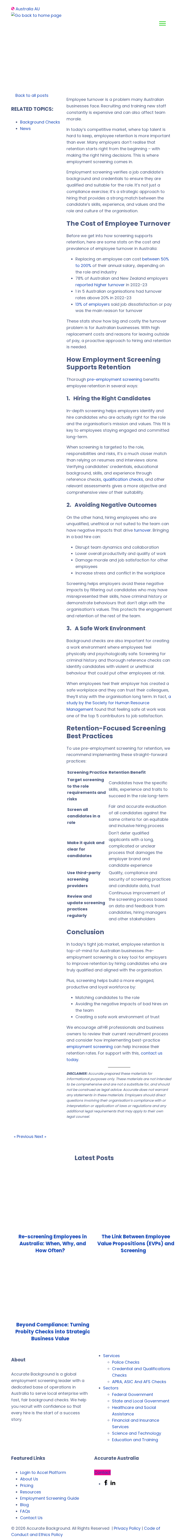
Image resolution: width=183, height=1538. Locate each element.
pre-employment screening (114, 379)
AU (37, 9)
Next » (40, 1136)
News (25, 128)
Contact (102, 1472)
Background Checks (40, 122)
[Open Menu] (162, 23)
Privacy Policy (127, 1528)
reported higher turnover (100, 285)
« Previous (23, 1136)
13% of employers (92, 304)
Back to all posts (31, 95)
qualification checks (123, 479)
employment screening (90, 1046)
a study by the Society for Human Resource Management (119, 703)
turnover (142, 530)
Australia (24, 9)
